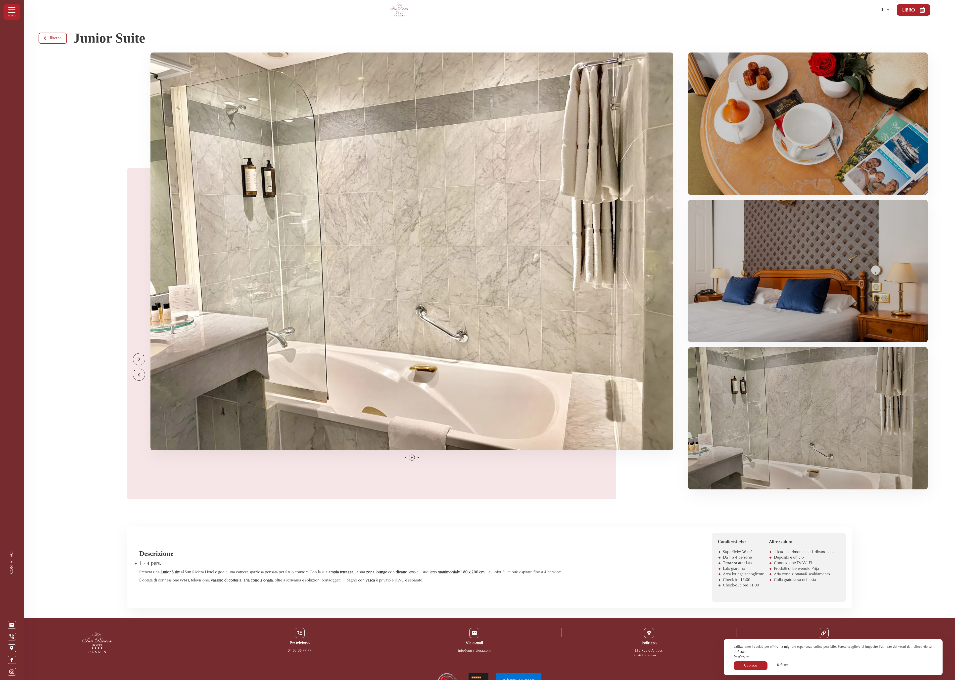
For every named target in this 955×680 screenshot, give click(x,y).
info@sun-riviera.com (474, 651)
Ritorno (55, 38)
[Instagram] (11, 672)
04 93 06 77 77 (300, 651)
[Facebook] (11, 660)
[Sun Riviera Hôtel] (619, 9)
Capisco (750, 666)
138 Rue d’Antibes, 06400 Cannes (649, 653)
